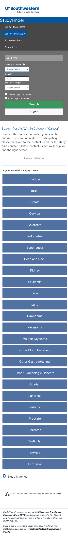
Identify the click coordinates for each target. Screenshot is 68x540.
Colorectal (35, 225)
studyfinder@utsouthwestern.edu (44, 529)
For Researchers (13, 40)
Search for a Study (14, 33)
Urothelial (35, 464)
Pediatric (35, 407)
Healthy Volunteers (14, 64)
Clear (34, 112)
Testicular (35, 441)
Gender (8, 74)
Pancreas (34, 395)
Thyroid (34, 452)
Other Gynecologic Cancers (35, 373)
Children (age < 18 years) (19, 94)
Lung (34, 304)
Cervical (34, 213)
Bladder (35, 179)
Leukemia (34, 282)
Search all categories (34, 158)
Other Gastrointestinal (34, 361)
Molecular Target (13, 82)
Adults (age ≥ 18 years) (18, 98)
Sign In (6, 532)
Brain (34, 190)
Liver (35, 293)
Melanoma (35, 327)
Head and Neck (35, 259)
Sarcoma (35, 430)
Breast (34, 202)
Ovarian (34, 384)
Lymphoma (35, 316)
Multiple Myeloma (35, 339)
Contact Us (10, 47)
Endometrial (34, 236)
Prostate (35, 418)
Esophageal (35, 247)
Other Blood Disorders (35, 350)
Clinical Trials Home (14, 26)
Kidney (35, 270)
